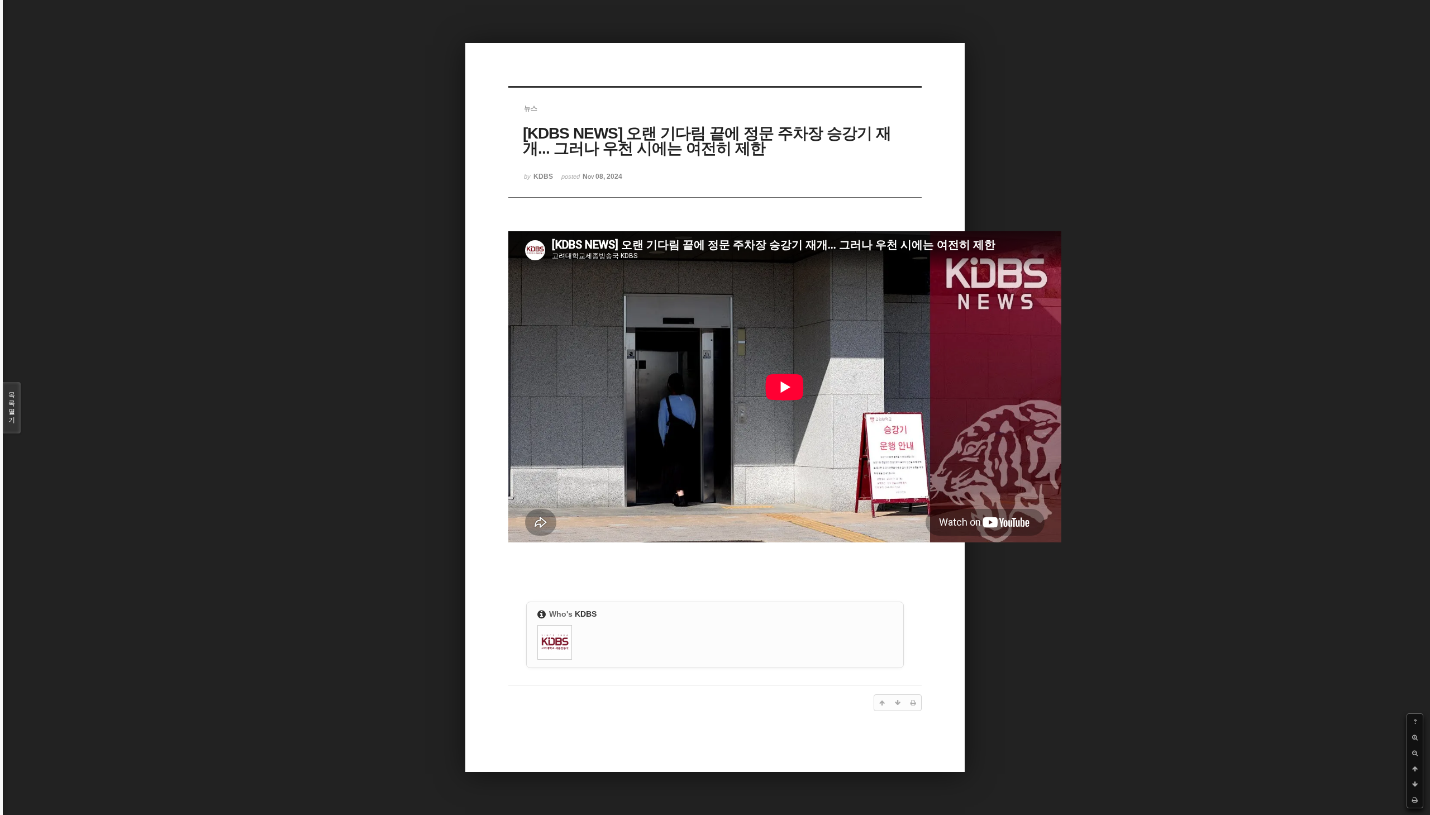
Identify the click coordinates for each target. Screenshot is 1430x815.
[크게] (1415, 737)
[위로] (1415, 768)
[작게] (1415, 753)
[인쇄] (1415, 800)
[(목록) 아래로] (1415, 784)
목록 (11, 407)
